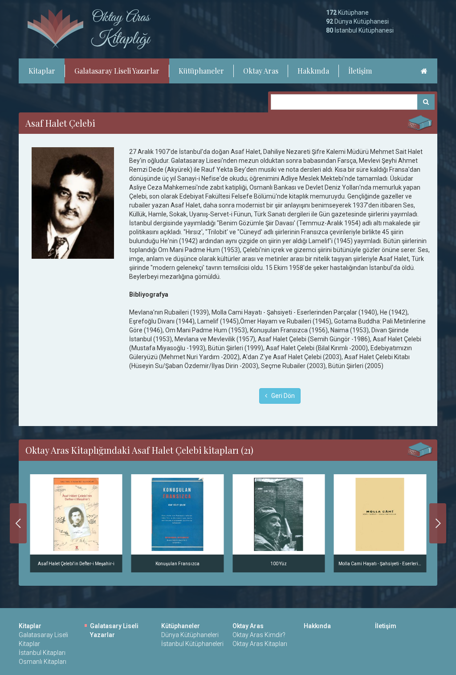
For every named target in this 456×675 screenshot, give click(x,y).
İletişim (360, 70)
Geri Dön (281, 395)
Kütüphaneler (201, 70)
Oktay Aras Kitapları (259, 643)
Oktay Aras (260, 70)
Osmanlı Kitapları (42, 661)
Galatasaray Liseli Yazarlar (116, 70)
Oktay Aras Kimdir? (258, 634)
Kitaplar (41, 70)
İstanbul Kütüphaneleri (192, 643)
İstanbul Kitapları (42, 652)
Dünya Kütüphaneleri (190, 634)
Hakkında (313, 70)
